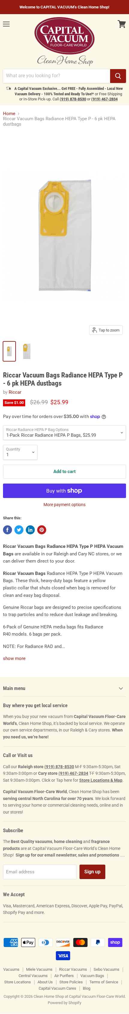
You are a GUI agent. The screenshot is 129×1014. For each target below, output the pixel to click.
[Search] (118, 76)
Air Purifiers (64, 975)
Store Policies (71, 982)
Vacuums (11, 969)
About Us (45, 982)
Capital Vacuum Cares (57, 988)
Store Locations (17, 982)
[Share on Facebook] (7, 529)
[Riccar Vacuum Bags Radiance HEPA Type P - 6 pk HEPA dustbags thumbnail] (9, 351)
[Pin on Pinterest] (41, 529)
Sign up (92, 872)
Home (9, 113)
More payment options (65, 504)
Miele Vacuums (39, 969)
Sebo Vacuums (106, 969)
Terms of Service (103, 982)
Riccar (15, 392)
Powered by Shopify (64, 1002)
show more (14, 658)
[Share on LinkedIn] (30, 529)
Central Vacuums (33, 975)
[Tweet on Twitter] (18, 529)
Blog (86, 988)
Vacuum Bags (92, 975)
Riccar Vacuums (73, 969)
